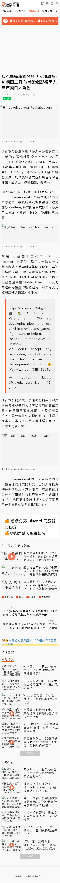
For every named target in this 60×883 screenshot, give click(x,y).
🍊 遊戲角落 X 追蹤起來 (25, 533)
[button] (56, 3)
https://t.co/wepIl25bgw (27, 308)
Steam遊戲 (47, 20)
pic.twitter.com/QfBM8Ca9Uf (30, 369)
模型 (21, 597)
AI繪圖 (32, 597)
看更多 (30, 753)
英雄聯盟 (18, 20)
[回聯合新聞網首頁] (3, 4)
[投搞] (42, 3)
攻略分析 (7, 11)
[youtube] (47, 3)
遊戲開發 (46, 597)
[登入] (52, 3)
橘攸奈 (32, 20)
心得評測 (20, 11)
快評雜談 (47, 11)
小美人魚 (8, 597)
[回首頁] (10, 4)
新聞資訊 (34, 11)
